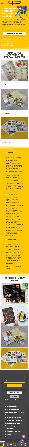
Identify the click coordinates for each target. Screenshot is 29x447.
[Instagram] (7, 444)
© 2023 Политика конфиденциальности (14, 399)
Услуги (7, 29)
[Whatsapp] (18, 444)
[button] (14, 84)
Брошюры (7, 113)
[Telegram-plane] (10, 444)
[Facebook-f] (3, 444)
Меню (6, 85)
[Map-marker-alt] (25, 444)
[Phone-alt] (14, 444)
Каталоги (7, 142)
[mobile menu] (2, 3)
